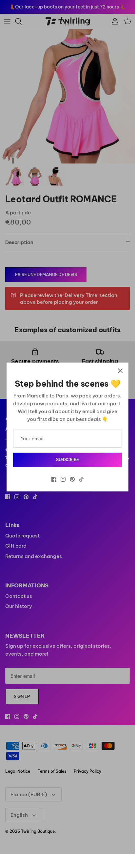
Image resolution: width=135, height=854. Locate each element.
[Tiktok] (81, 479)
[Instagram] (63, 479)
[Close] (120, 371)
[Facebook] (53, 479)
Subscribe (67, 459)
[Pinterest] (72, 479)
